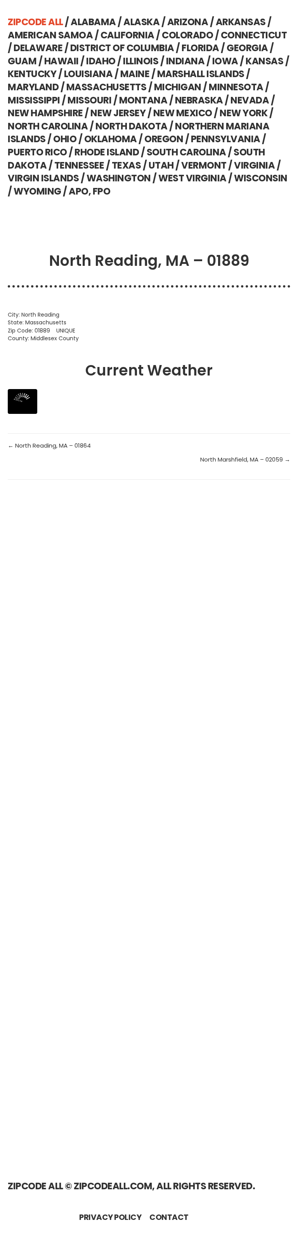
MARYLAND (33, 87)
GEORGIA (247, 47)
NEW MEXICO (182, 113)
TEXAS (126, 165)
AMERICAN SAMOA (50, 35)
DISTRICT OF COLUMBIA (122, 47)
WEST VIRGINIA (192, 178)
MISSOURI (89, 100)
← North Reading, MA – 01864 (49, 445)
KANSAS (264, 61)
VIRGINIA (254, 165)
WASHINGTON (119, 178)
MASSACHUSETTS (106, 87)
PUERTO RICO (37, 152)
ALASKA (141, 22)
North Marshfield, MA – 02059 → (245, 459)
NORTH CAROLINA (48, 126)
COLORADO (187, 35)
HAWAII (61, 61)
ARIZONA (187, 22)
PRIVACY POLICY (110, 1217)
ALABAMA (93, 22)
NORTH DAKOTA (131, 126)
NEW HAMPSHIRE (45, 113)
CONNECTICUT (254, 35)
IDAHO (101, 61)
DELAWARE (38, 47)
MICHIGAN (177, 87)
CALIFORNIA (127, 35)
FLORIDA (200, 47)
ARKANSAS (241, 22)
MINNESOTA (236, 87)
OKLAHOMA (110, 139)
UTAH (161, 165)
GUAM (22, 61)
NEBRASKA (199, 100)
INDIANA (185, 61)
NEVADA (249, 100)
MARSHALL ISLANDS (200, 73)
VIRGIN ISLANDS (43, 178)
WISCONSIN (261, 178)
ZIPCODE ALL (35, 22)
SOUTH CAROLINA (186, 152)
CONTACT (169, 1217)
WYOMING (37, 191)
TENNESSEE (79, 165)
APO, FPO (89, 191)
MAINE (135, 73)
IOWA (225, 61)
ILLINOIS (140, 61)
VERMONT (204, 165)
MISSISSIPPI (34, 100)
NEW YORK (243, 113)
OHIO (64, 139)
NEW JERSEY (118, 113)
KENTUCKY (32, 73)
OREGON (163, 139)
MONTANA (143, 100)
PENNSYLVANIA (225, 139)
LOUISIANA (88, 73)
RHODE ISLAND (106, 152)
